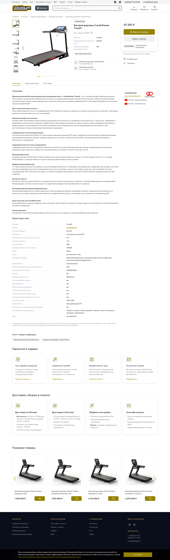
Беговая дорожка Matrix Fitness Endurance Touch (101, 492)
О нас (70, 2)
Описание (16, 83)
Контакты (16, 2)
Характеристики (32, 83)
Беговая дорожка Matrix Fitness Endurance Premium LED (65, 492)
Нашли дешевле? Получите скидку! (137, 54)
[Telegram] (115, 2)
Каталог (43, 8)
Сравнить (131, 63)
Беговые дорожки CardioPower (78, 16)
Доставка (47, 83)
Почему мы (93, 527)
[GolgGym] (21, 8)
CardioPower (80, 21)
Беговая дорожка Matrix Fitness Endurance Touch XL (138, 492)
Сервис (62, 2)
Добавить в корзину (139, 32)
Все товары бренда (133, 96)
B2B (55, 2)
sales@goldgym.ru (134, 541)
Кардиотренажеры (38, 16)
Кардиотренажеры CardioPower (56, 340)
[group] (45, 46)
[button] (67, 48)
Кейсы (24, 2)
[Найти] (119, 8)
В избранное (132, 59)
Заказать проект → (96, 379)
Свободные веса (19, 531)
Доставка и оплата (43, 2)
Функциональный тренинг (22, 534)
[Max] (120, 2)
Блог (31, 2)
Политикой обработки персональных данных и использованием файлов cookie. (49, 557)
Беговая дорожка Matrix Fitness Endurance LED (28, 492)
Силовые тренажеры (20, 527)
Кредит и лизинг (81, 2)
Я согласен (138, 555)
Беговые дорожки (56, 16)
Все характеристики (83, 54)
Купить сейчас (139, 39)
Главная (15, 16)
